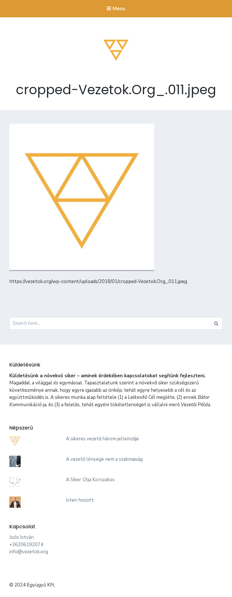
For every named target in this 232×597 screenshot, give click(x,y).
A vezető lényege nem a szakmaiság (104, 459)
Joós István (21, 537)
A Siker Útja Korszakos (90, 479)
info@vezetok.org (28, 551)
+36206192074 (26, 544)
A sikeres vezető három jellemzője (102, 438)
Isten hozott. (80, 500)
